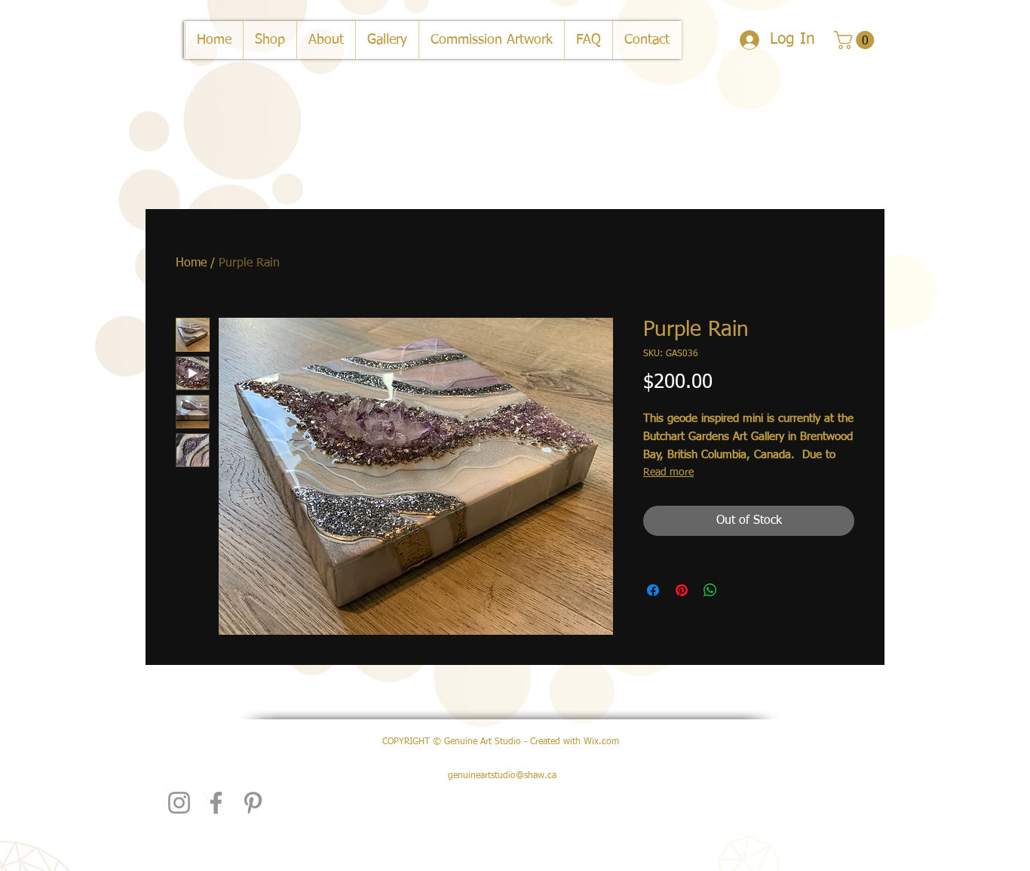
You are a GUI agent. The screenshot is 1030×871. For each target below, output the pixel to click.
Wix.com (601, 741)
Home (191, 263)
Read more (668, 472)
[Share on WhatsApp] (710, 590)
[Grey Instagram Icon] (179, 802)
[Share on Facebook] (653, 590)
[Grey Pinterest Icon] (253, 802)
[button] (856, 40)
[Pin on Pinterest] (682, 590)
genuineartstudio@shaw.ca (502, 775)
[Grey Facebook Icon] (216, 802)
